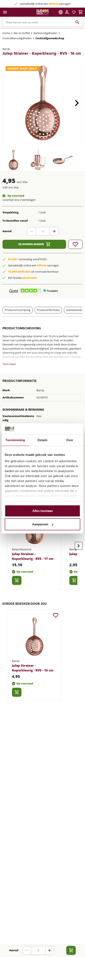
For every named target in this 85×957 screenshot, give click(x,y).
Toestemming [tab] (15, 440)
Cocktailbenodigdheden (17, 38)
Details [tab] (43, 440)
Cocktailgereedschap (49, 38)
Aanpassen (40, 524)
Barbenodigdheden (45, 33)
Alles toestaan (42, 511)
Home (6, 33)
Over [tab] (69, 440)
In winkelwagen (31, 244)
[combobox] (42, 22)
